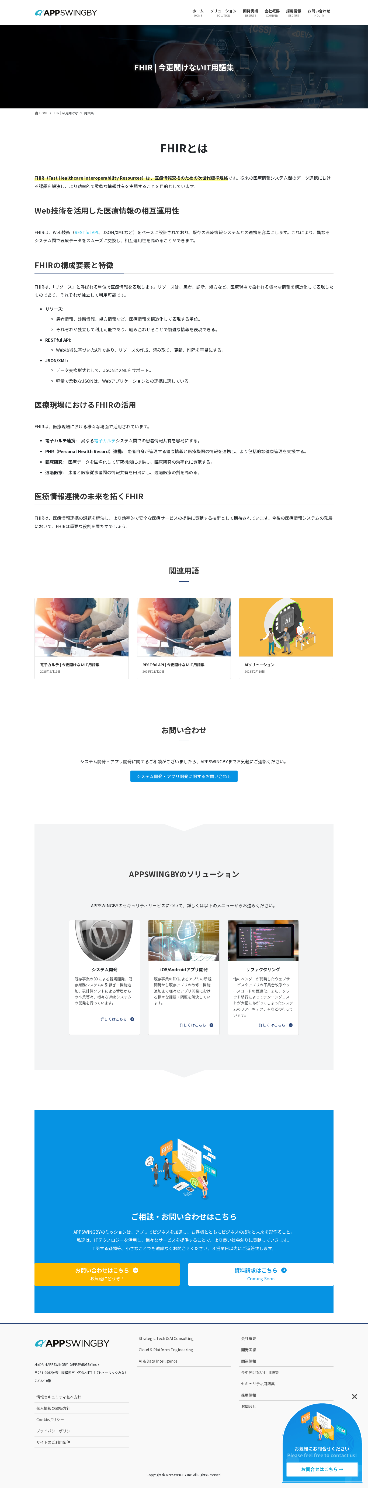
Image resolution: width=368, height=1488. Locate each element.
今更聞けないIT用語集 (260, 1372)
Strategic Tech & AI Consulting (166, 1338)
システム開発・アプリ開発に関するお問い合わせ (184, 776)
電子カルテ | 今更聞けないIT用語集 (69, 664)
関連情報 (248, 1361)
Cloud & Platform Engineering (166, 1349)
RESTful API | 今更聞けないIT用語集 (173, 664)
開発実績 (248, 1349)
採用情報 (248, 1395)
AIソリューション (260, 664)
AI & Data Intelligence (158, 1361)
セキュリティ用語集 (258, 1383)
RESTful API (86, 232)
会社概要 (248, 1338)
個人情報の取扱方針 (53, 1408)
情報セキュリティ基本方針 (58, 1397)
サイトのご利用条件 (53, 1442)
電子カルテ (105, 440)
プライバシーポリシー (55, 1431)
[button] (117, 1019)
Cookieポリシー (50, 1419)
